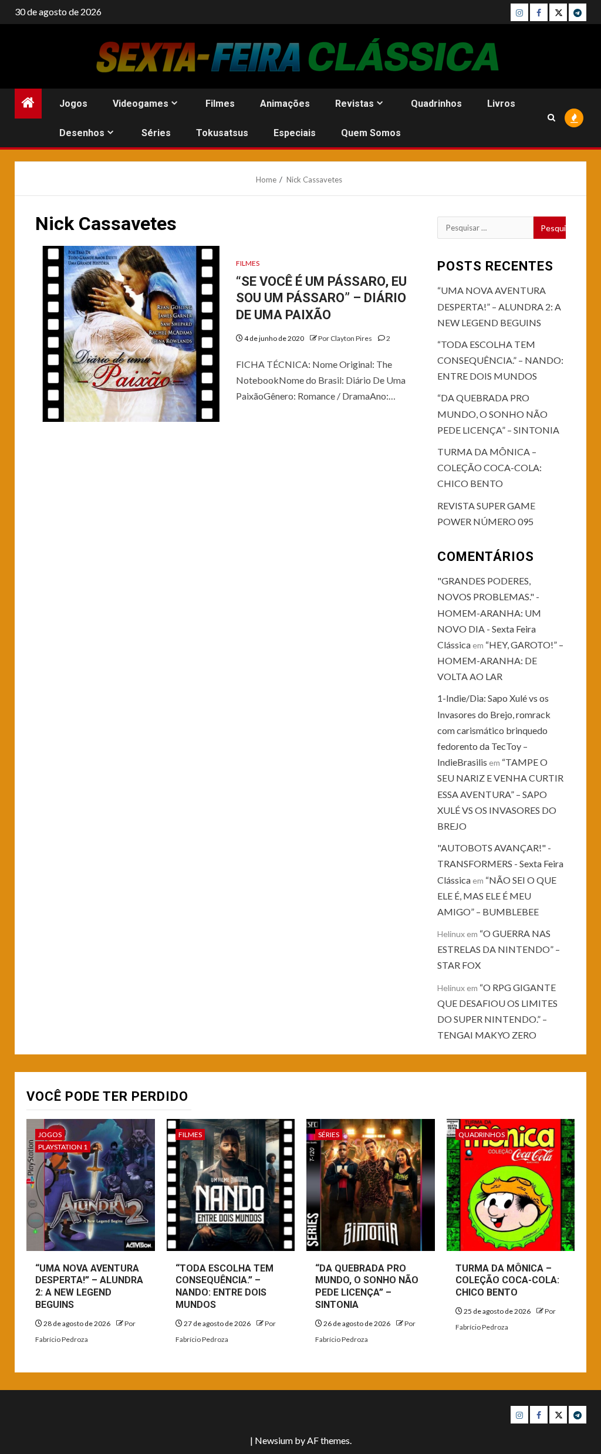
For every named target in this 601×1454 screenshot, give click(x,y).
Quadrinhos (436, 103)
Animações (285, 103)
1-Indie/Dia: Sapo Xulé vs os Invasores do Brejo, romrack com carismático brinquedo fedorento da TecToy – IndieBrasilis (494, 729)
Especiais (295, 132)
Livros (501, 103)
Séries (156, 132)
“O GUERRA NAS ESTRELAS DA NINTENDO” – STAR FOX (498, 949)
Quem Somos (371, 132)
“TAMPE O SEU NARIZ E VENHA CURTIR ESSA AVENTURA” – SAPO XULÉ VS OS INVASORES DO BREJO (500, 793)
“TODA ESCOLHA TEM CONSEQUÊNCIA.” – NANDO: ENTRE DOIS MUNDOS (500, 360)
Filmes (220, 103)
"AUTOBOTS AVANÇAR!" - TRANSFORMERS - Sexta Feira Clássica (500, 863)
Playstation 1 (62, 1146)
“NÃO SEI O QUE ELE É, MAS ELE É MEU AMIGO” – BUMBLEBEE (496, 895)
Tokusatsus (222, 132)
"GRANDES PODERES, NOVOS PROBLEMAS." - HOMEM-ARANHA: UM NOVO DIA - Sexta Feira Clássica (489, 612)
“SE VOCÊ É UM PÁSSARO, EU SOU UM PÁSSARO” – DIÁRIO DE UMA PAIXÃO (321, 298)
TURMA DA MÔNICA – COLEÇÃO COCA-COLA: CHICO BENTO (489, 467)
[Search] (551, 117)
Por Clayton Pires (345, 338)
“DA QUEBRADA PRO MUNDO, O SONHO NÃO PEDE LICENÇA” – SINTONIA (498, 413)
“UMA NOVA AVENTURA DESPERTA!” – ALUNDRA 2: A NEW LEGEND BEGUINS (499, 306)
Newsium (274, 1440)
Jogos (73, 103)
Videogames (140, 103)
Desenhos (81, 132)
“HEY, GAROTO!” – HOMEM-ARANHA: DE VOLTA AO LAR (500, 660)
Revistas (354, 103)
